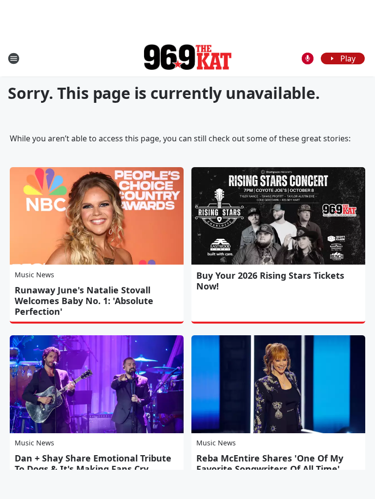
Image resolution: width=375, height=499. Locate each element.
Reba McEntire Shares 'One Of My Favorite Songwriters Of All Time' (269, 463)
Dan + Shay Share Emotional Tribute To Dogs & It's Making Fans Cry (93, 463)
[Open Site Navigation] (14, 58)
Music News (34, 274)
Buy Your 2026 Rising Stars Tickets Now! (270, 280)
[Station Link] (187, 58)
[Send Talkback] (307, 58)
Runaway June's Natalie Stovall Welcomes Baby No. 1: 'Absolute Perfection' (84, 301)
